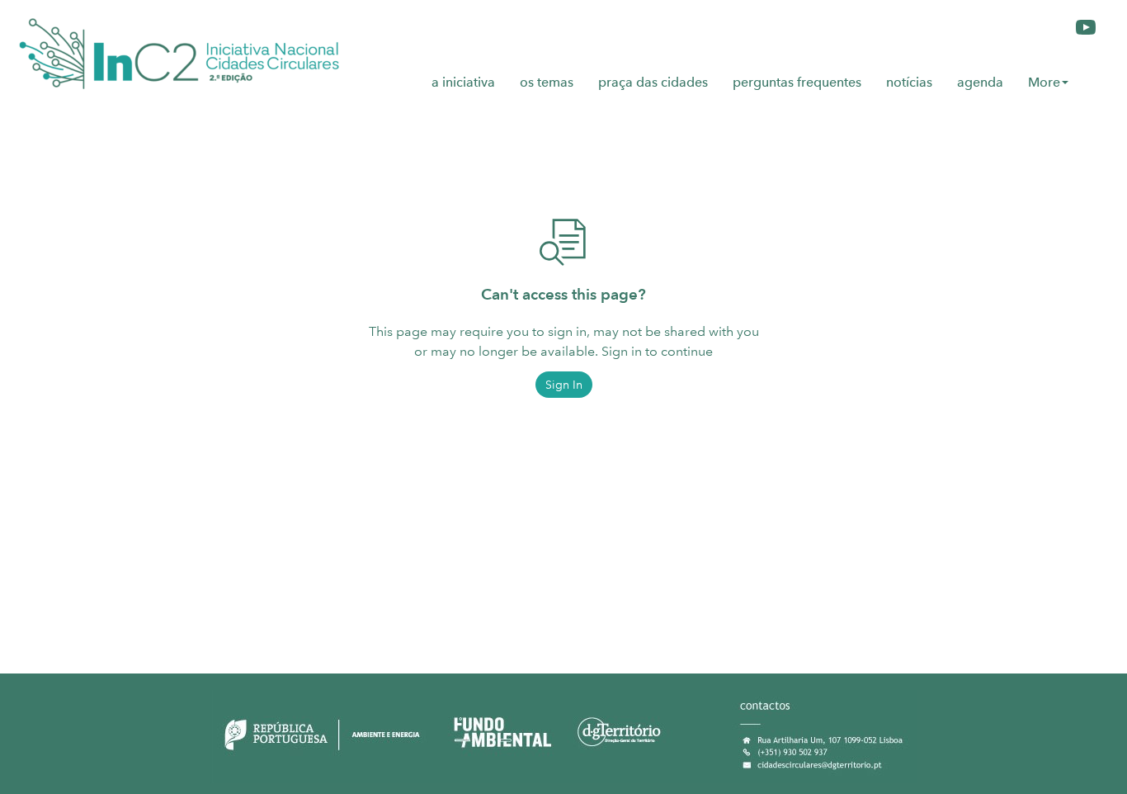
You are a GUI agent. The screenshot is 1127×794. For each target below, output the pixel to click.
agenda (980, 82)
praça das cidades (653, 82)
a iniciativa (463, 82)
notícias (909, 82)
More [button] (1044, 82)
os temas (546, 82)
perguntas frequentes (797, 82)
